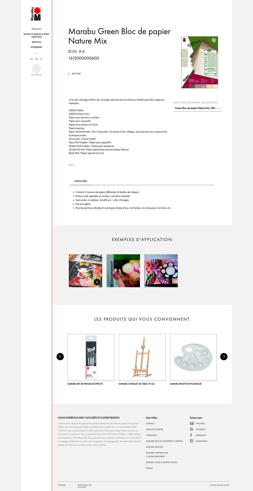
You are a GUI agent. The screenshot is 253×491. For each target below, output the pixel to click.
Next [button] (224, 356)
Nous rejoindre (154, 429)
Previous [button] (60, 356)
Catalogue (151, 435)
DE (31, 59)
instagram (201, 441)
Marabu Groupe (154, 447)
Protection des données (85, 486)
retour (76, 74)
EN (36, 59)
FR (41, 59)
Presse (149, 468)
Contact (150, 423)
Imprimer (62, 485)
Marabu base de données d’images (164, 441)
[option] (85, 270)
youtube (200, 423)
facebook (201, 435)
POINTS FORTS (81, 181)
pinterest (200, 429)
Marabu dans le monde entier (161, 462)
